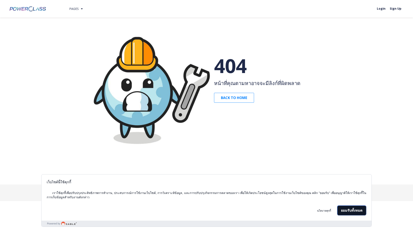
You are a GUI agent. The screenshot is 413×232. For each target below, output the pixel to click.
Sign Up (395, 8)
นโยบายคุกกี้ (324, 210)
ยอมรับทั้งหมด (351, 210)
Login (381, 8)
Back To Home (234, 97)
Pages (74, 9)
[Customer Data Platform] (206, 223)
